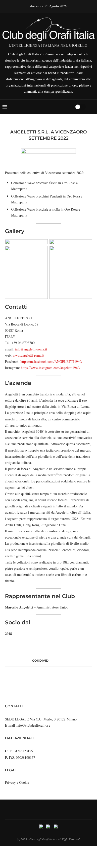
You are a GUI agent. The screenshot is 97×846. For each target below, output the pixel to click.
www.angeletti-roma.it (28, 355)
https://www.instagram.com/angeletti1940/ (50, 367)
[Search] (69, 107)
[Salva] (92, 107)
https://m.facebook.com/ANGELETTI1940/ (51, 361)
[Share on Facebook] (51, 660)
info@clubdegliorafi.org (33, 725)
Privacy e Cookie (17, 782)
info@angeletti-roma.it (31, 349)
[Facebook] (51, 107)
